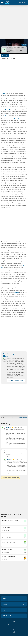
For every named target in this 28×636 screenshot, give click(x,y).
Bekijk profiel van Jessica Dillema (15, 380)
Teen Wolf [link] (3, 93)
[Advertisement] (14, 21)
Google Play (19, 624)
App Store (10, 624)
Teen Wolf (24, 44)
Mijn (7, 3)
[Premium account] (12, 427)
